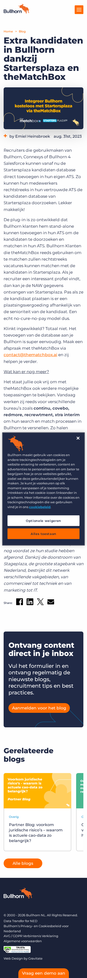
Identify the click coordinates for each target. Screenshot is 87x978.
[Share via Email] (50, 602)
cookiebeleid (40, 507)
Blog (22, 31)
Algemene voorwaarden (23, 941)
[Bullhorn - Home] (18, 894)
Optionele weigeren (43, 521)
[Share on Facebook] (19, 602)
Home (8, 31)
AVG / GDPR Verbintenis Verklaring (31, 936)
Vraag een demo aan (43, 973)
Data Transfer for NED (20, 921)
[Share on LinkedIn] (30, 602)
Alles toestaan (43, 534)
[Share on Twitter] (40, 602)
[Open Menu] (79, 9)
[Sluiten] (78, 438)
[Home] (17, 12)
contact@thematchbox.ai (30, 354)
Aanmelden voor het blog (39, 708)
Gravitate (35, 958)
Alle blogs (23, 863)
